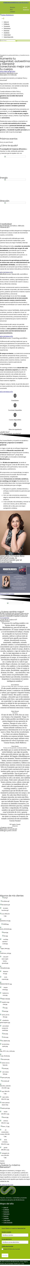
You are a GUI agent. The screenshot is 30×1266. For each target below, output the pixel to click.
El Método (6, 1209)
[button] (7, 71)
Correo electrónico (7, 1239)
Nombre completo (6, 1232)
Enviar (4, 1255)
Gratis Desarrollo (8, 37)
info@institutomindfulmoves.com (12, 2)
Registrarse (26, 9)
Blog (11, 9)
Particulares (6, 1214)
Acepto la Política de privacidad (11, 1249)
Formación (6, 1211)
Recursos (12, 7)
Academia (6, 1218)
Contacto (12, 11)
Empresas (5, 1216)
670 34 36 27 (25, 2)
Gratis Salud (6, 1220)
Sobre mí (5, 1207)
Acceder (25, 7)
